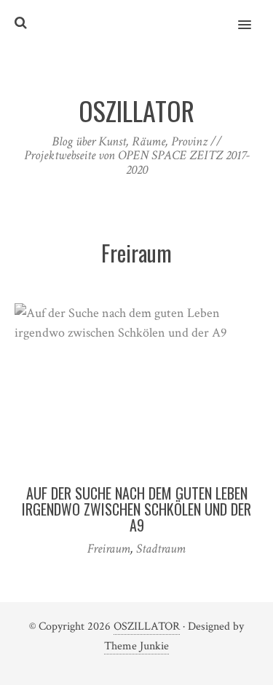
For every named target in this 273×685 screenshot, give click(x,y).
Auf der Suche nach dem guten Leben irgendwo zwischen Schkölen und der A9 (136, 509)
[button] (253, 15)
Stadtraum (161, 548)
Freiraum (108, 548)
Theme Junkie (136, 646)
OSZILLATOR (147, 626)
